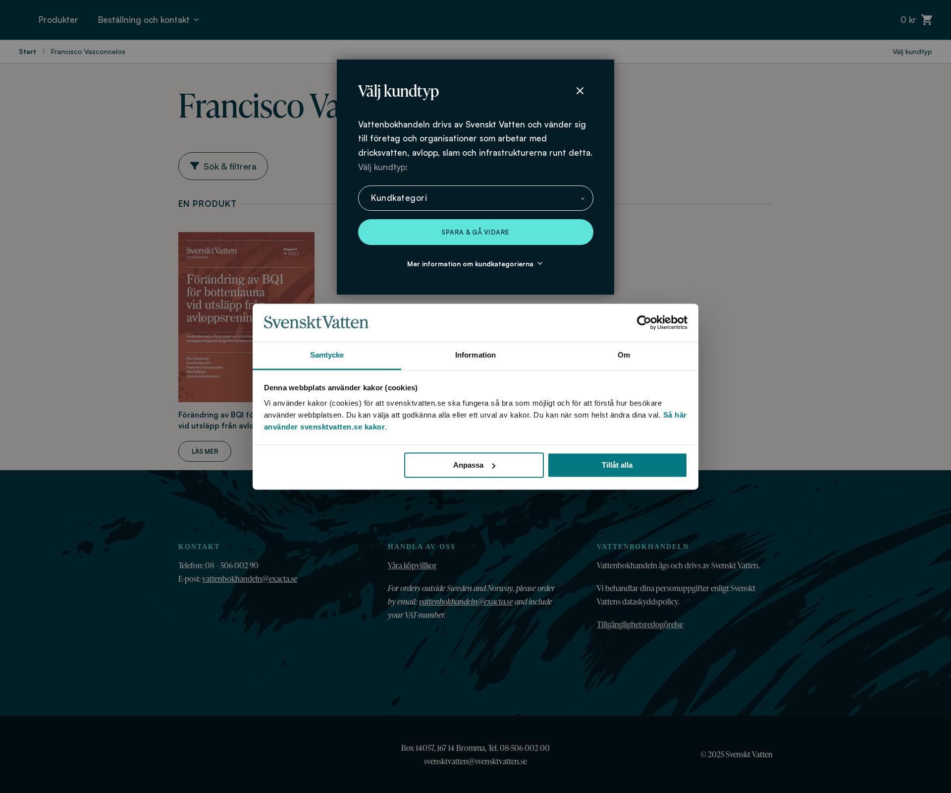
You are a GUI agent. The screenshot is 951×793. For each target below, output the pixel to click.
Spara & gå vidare (475, 232)
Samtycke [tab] (327, 355)
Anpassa (468, 465)
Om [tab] (624, 355)
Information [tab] (475, 355)
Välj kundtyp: (383, 167)
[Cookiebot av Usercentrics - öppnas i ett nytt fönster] (644, 322)
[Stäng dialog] (580, 91)
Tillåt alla (617, 465)
